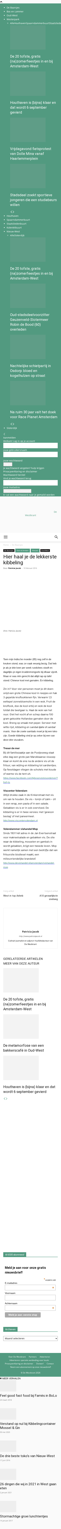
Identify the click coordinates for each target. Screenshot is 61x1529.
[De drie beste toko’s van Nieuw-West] (30, 1446)
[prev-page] (11, 211)
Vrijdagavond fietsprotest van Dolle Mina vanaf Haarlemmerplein (30, 154)
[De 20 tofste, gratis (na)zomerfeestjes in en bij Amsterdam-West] (34, 37)
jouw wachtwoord (12, 460)
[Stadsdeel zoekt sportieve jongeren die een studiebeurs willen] (34, 176)
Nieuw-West (13, 231)
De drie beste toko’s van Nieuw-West (27, 1456)
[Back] (4, 434)
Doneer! (40, 1363)
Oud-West (12, 15)
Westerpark (13, 19)
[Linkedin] (29, 580)
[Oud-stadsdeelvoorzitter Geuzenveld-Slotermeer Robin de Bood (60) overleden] (34, 296)
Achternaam (29, 1303)
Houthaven (20, 23)
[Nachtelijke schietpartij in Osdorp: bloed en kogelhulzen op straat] (34, 347)
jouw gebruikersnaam (15, 450)
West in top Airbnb (13, 895)
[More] (44, 580)
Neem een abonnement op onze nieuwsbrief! (30, 1367)
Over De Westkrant (17, 1356)
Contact (50, 1363)
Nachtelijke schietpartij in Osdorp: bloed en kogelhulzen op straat (30, 371)
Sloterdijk (19, 235)
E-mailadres (29, 1283)
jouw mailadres (11, 487)
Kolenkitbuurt (14, 227)
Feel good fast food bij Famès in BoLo (28, 1396)
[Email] (21, 580)
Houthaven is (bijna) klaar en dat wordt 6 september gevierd (33, 107)
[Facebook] (6, 580)
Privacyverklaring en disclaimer (20, 471)
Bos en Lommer (15, 11)
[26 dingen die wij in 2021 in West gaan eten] (30, 1474)
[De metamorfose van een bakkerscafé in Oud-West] (30, 1026)
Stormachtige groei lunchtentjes (24, 1516)
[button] (5, 537)
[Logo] (24, 556)
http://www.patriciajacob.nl (30, 936)
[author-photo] (30, 927)
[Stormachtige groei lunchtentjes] (30, 1506)
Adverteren (45, 1356)
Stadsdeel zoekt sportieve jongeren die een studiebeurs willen (33, 200)
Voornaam (10, 1293)
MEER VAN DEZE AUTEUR (21, 963)
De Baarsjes (13, 7)
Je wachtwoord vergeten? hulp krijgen (23, 468)
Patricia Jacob (30, 931)
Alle (12, 23)
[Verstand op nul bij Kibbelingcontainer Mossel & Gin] (30, 1414)
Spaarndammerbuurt (37, 23)
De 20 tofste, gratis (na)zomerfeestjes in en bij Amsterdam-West (31, 61)
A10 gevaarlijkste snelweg (49, 897)
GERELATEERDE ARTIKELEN (23, 959)
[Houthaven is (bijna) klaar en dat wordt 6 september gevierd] (34, 83)
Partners (33, 1356)
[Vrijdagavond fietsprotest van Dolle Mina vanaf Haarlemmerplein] (34, 130)
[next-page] (13, 211)
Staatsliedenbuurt (16, 223)
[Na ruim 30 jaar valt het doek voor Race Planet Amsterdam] (34, 393)
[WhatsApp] (14, 580)
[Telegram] (36, 580)
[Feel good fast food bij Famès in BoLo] (30, 1386)
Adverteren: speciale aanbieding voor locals (29, 1360)
